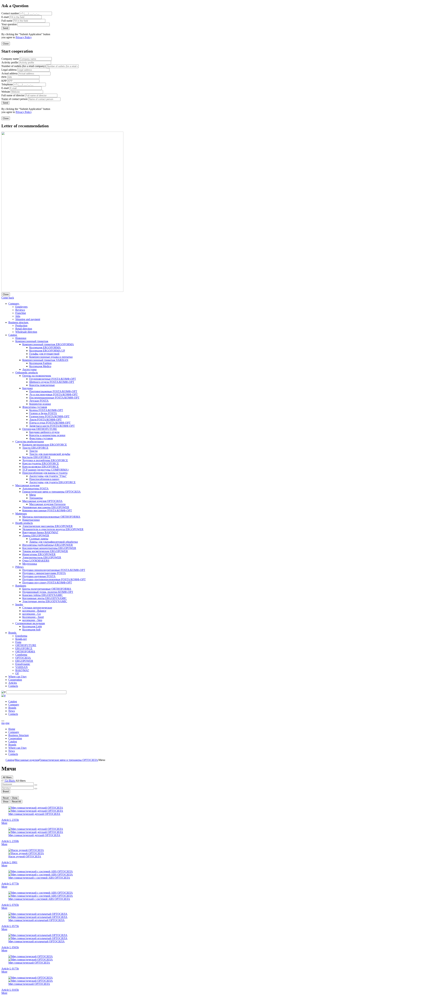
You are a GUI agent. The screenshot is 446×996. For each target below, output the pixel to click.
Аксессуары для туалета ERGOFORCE (52, 482)
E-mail (5, 16)
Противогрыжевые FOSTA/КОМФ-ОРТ (53, 391)
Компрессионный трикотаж (31, 341)
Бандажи (27, 388)
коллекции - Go (31, 613)
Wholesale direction (26, 331)
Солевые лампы (38, 538)
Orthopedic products (26, 372)
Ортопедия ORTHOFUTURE (39, 428)
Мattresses (21, 513)
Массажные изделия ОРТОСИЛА (42, 501)
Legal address (9, 69)
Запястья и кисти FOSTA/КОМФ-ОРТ (52, 425)
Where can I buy (17, 676)
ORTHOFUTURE (25, 645)
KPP (3, 80)
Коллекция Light (32, 626)
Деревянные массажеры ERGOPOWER (45, 507)
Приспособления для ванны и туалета (44, 472)
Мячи (32, 494)
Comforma (21, 654)
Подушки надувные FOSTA (39, 576)
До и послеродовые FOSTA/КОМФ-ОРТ (53, 394)
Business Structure (18, 735)
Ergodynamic (22, 664)
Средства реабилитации (29, 441)
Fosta (18, 642)
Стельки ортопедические (37, 607)
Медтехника (29, 563)
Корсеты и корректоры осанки (47, 435)
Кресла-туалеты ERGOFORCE (40, 463)
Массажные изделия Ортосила (47, 504)
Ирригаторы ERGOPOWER (39, 554)
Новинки (20, 338)
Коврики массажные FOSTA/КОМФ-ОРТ (47, 510)
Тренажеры (36, 497)
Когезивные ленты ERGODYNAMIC (44, 598)
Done (14, 798)
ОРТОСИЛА (23, 657)
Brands (12, 632)
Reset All (16, 801)
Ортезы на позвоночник (36, 375)
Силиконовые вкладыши (30, 623)
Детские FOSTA (39, 400)
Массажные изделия (27, 485)
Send (5, 28)
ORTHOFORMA (25, 651)
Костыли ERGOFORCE (36, 457)
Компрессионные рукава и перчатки (51, 356)
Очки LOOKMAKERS (35, 560)
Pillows (19, 566)
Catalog (13, 334)
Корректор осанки (40, 403)
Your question (9, 24)
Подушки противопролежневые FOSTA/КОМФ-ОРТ (54, 579)
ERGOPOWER (24, 660)
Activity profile (9, 62)
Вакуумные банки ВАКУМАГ (40, 532)
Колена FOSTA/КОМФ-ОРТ (46, 410)
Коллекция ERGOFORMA (45, 347)
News (11, 710)
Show (5, 801)
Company (14, 303)
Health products (24, 523)
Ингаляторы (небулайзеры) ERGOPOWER (47, 544)
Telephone (7, 84)
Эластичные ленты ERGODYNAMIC (44, 601)
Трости (33, 450)
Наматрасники (31, 519)
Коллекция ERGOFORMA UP (47, 350)
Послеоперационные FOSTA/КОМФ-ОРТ (54, 397)
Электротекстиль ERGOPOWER (41, 557)
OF (17, 673)
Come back (7, 297)
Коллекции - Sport (33, 617)
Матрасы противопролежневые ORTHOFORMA (51, 516)
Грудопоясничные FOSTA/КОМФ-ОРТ (52, 378)
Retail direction (23, 328)
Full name (6, 20)
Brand (6, 791)
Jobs (17, 316)
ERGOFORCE (23, 648)
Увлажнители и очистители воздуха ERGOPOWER (52, 529)
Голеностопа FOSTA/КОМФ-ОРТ (49, 416)
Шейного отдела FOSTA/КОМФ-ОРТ (51, 381)
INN (3, 77)
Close (6, 43)
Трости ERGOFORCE (35, 447)
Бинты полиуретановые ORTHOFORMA (46, 588)
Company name (10, 58)
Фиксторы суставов (41, 438)
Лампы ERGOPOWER (35, 535)
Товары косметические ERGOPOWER (45, 551)
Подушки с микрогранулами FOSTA (44, 573)
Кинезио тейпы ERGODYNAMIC (42, 595)
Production (21, 325)
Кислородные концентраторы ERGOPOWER (49, 548)
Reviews (20, 309)
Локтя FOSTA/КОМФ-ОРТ (45, 419)
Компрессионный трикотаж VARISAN (45, 360)
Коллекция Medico (40, 366)
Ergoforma (21, 635)
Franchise (20, 313)
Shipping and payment (27, 319)
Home (11, 728)
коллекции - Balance (34, 610)
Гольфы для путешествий (44, 353)
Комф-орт (21, 638)
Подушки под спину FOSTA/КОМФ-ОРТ (47, 582)
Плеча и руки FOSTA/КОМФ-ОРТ (50, 422)
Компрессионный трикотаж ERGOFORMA (48, 344)
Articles (12, 682)
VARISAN (21, 667)
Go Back (9, 780)
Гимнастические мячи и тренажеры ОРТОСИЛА (51, 491)
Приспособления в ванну (44, 479)
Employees (21, 306)
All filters (7, 777)
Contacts (13, 685)
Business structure (18, 322)
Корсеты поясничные (42, 385)
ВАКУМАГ (22, 670)
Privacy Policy (24, 37)
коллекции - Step (32, 620)
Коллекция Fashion (40, 363)
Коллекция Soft (31, 629)
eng (7, 723)
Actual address (9, 73)
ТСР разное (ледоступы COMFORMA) (45, 469)
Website (5, 91)
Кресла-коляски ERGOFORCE (40, 466)
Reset (6, 798)
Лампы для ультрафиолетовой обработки (53, 541)
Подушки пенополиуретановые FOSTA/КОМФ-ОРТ (53, 570)
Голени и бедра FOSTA (43, 413)
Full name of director (12, 95)
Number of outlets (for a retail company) (23, 66)
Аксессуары (29, 369)
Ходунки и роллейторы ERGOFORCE (45, 460)
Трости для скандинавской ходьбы (49, 454)
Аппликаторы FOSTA (35, 488)
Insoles (19, 604)
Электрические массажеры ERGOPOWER (47, 526)
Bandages (20, 585)
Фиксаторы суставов (34, 407)
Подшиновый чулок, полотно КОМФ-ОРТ (47, 591)
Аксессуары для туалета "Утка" (48, 475)
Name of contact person (14, 99)
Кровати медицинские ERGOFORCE (44, 444)
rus (3, 723)
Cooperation (15, 679)
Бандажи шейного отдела (44, 432)
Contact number (10, 13)
